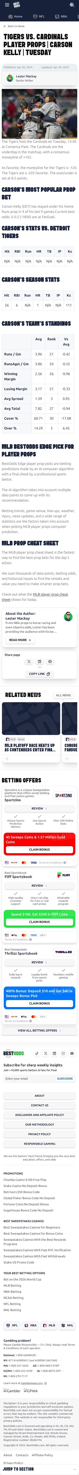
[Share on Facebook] (50, 661)
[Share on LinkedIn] (39, 661)
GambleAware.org (32, 1383)
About (40, 1095)
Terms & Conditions (51, 862)
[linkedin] (54, 1053)
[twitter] (45, 1053)
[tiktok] (36, 1053)
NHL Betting (12, 1310)
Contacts (22, 1455)
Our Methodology (39, 1124)
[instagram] (63, 1053)
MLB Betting (12, 1285)
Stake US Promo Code (19, 1262)
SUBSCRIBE (65, 1079)
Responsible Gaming (39, 1143)
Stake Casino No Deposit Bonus (25, 1186)
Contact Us (39, 1105)
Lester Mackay (26, 76)
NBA (33, 1325)
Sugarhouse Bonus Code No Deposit (28, 1210)
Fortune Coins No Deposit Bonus (26, 1204)
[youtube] (71, 1053)
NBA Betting (12, 1292)
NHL (70, 1325)
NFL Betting (12, 1304)
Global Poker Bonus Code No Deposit (29, 1198)
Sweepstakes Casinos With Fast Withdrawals (34, 1256)
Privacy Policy (39, 1134)
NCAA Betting (13, 1298)
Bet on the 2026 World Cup (22, 1279)
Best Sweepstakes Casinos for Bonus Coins (33, 1233)
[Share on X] (29, 661)
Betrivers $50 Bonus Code (22, 1192)
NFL (15, 1325)
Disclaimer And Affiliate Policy (39, 1115)
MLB (52, 1325)
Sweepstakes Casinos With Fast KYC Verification (37, 1250)
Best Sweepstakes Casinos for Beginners (32, 1227)
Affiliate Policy (42, 1455)
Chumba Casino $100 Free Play (25, 1180)
